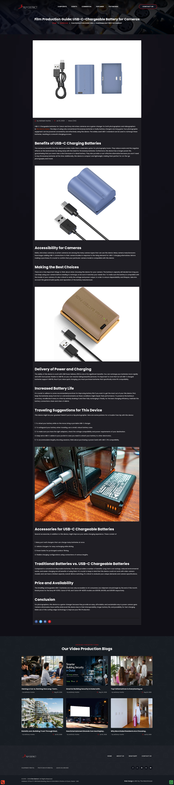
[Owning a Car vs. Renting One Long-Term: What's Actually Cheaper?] (42, 671)
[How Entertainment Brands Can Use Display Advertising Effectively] (87, 713)
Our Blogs (64, 23)
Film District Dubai (42, 129)
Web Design (128, 781)
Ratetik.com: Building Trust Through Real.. (40, 731)
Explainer (100, 7)
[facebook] (133, 768)
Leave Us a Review (62, 768)
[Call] (3, 782)
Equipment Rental (28, 768)
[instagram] (137, 768)
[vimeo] (142, 768)
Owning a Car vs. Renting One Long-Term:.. (40, 689)
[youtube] (150, 768)
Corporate (62, 7)
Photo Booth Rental (45, 768)
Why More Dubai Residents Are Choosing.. (128, 731)
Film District (35, 779)
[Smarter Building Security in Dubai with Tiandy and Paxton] (87, 671)
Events (74, 7)
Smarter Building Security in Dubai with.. (83, 689)
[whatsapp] (171, 782)
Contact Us (148, 7)
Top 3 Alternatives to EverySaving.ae (126, 689)
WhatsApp (133, 756)
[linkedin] (146, 768)
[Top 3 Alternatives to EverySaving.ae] (131, 671)
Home (54, 23)
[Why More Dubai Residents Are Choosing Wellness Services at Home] (131, 713)
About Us (120, 756)
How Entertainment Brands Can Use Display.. (85, 731)
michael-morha (45, 121)
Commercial (87, 7)
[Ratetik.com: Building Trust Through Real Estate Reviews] (42, 713)
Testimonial (113, 7)
